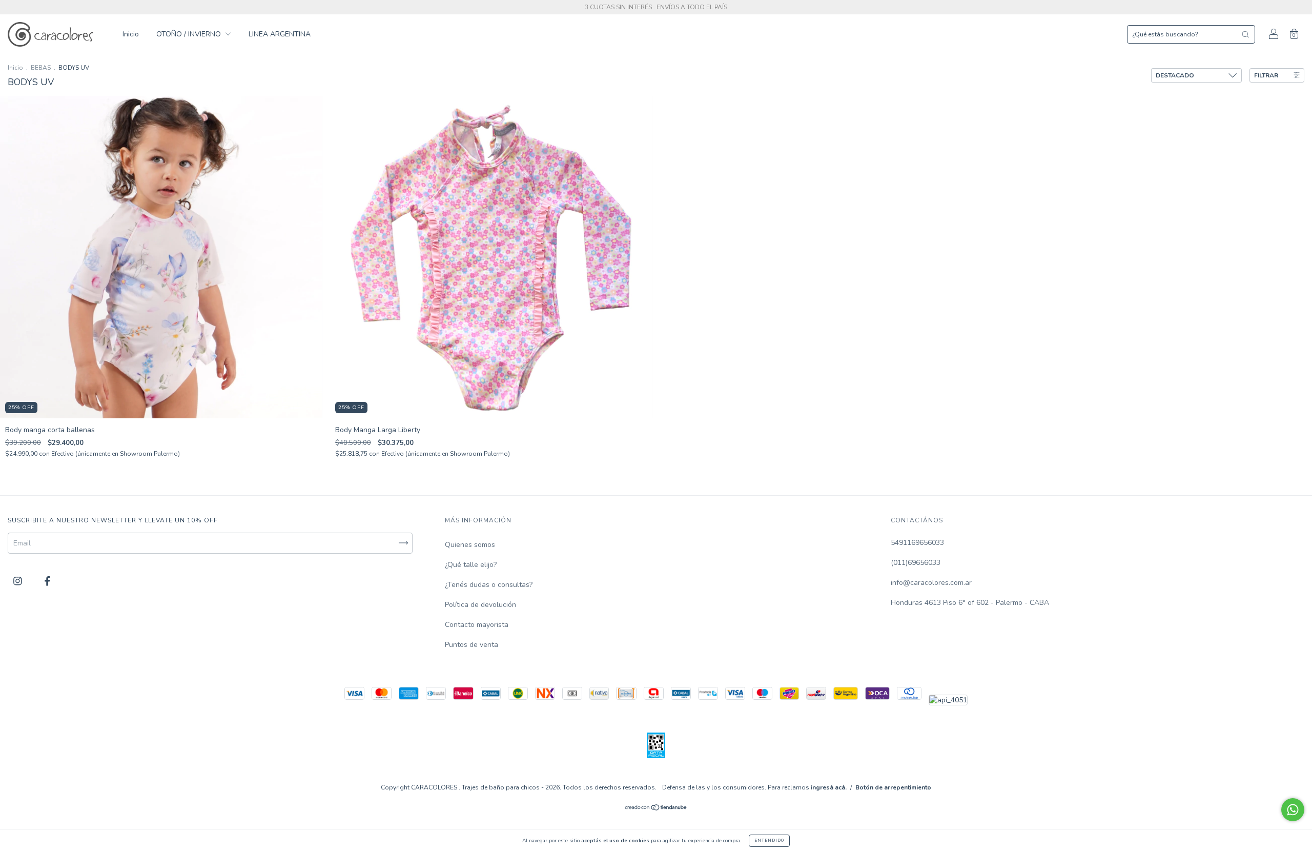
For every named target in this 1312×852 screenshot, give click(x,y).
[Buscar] (1245, 34)
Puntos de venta (471, 645)
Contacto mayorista (476, 625)
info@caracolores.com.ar (931, 582)
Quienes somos (470, 545)
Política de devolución (480, 605)
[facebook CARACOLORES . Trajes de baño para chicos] (47, 581)
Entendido (769, 840)
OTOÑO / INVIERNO (189, 34)
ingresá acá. (829, 787)
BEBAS (41, 68)
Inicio (130, 34)
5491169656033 (917, 542)
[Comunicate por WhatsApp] (1292, 809)
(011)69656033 (915, 562)
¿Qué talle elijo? (471, 565)
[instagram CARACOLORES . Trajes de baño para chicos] (19, 581)
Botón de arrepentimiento (893, 787)
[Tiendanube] (656, 809)
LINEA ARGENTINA (280, 34)
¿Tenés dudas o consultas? (488, 585)
